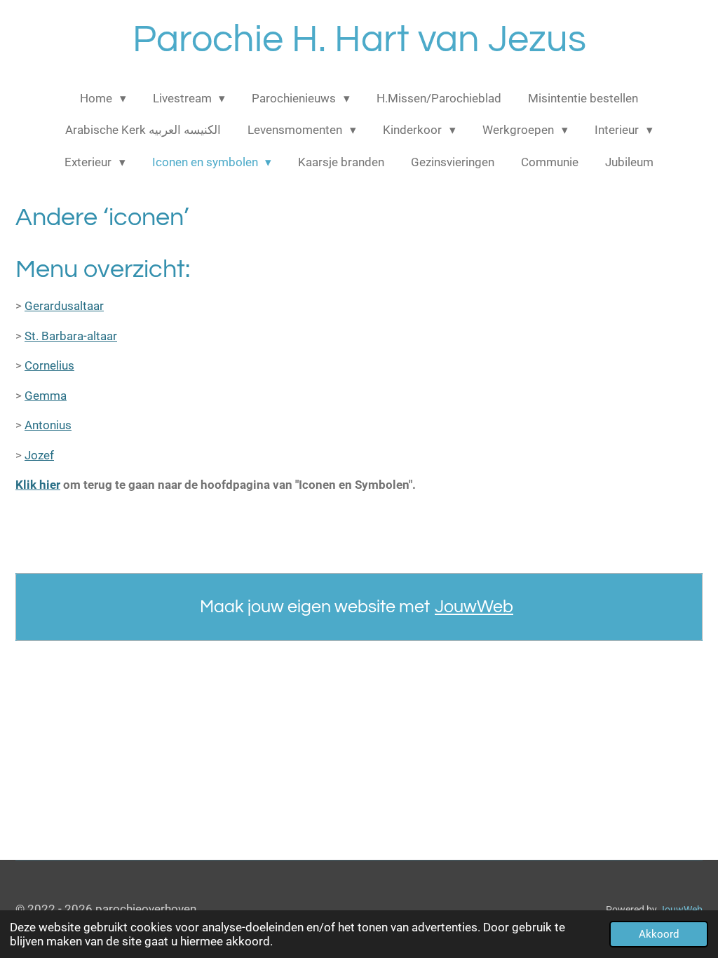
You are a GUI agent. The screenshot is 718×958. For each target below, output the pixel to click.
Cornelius (49, 365)
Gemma (46, 396)
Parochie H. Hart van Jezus (359, 39)
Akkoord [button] (659, 934)
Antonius (48, 425)
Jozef (39, 455)
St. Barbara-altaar (71, 336)
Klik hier (37, 485)
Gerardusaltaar (64, 306)
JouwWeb (474, 607)
